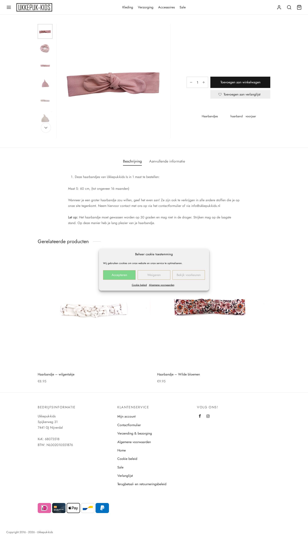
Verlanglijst (125, 475)
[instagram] (208, 416)
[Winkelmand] (299, 7)
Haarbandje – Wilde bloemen (178, 374)
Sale (183, 7)
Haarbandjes (220, 33)
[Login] (279, 7)
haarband (236, 116)
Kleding (127, 7)
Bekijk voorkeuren (189, 275)
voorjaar (251, 116)
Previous (61, 81)
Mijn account (126, 416)
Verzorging (145, 7)
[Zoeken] (289, 7)
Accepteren (119, 275)
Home (190, 33)
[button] (261, 264)
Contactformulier (129, 425)
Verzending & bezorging (134, 433)
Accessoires (166, 7)
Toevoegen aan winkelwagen (240, 82)
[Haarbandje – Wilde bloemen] (213, 311)
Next (166, 81)
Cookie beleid (139, 285)
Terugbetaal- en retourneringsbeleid (141, 484)
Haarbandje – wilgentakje (56, 374)
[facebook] (200, 416)
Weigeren (154, 275)
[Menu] (8, 7)
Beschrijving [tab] (132, 161)
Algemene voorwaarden (161, 285)
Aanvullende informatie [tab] (167, 161)
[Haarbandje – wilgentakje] (94, 311)
